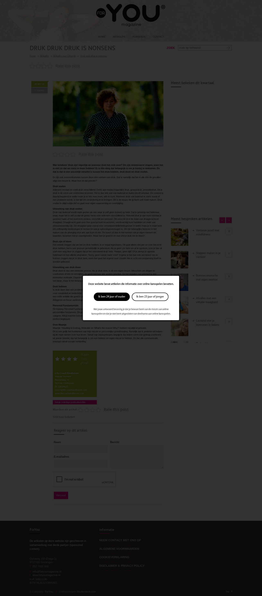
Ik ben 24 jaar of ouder (111, 296)
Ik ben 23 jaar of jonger (150, 296)
